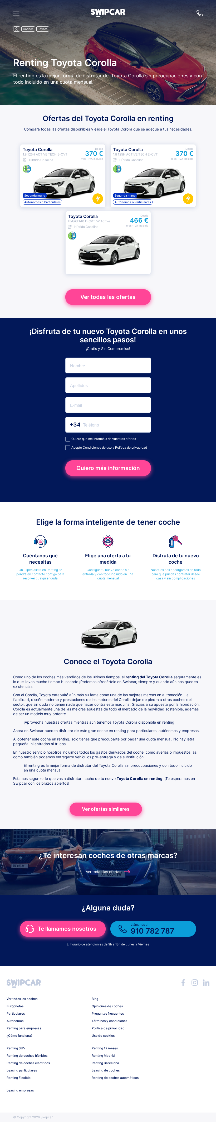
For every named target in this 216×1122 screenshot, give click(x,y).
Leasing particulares (22, 1070)
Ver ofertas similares (106, 809)
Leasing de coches (106, 1070)
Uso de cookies (103, 1036)
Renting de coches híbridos (27, 1056)
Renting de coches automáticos (115, 1078)
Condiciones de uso (97, 447)
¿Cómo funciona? (19, 1036)
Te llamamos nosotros (67, 928)
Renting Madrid (103, 1056)
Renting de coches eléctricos (28, 1063)
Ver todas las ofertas (108, 297)
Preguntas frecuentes (108, 1013)
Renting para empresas (24, 1028)
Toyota (42, 29)
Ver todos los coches (22, 999)
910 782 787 (200, 13)
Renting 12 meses (105, 1048)
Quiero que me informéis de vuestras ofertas (103, 439)
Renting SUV (16, 1048)
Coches (28, 29)
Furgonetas (15, 1006)
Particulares (16, 1013)
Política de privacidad (131, 447)
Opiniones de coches (107, 1006)
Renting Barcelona (105, 1063)
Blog (95, 999)
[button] (108, 15)
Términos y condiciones (109, 1021)
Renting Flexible (19, 1078)
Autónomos (15, 1021)
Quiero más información (108, 468)
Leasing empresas (20, 1090)
